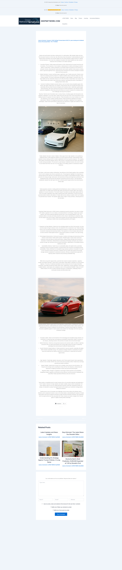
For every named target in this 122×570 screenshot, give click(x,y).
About (62, 2)
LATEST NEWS (65, 18)
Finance (80, 18)
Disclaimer (71, 2)
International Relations (95, 18)
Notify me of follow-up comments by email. (62, 507)
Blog (76, 18)
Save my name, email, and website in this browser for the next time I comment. (62, 503)
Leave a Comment (42, 40)
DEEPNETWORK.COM (50, 21)
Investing (86, 18)
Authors (66, 2)
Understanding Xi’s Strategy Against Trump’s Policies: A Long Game (49, 460)
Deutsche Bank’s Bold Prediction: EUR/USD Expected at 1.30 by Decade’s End (72, 461)
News (72, 18)
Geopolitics (64, 23)
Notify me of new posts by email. (61, 510)
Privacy (76, 2)
